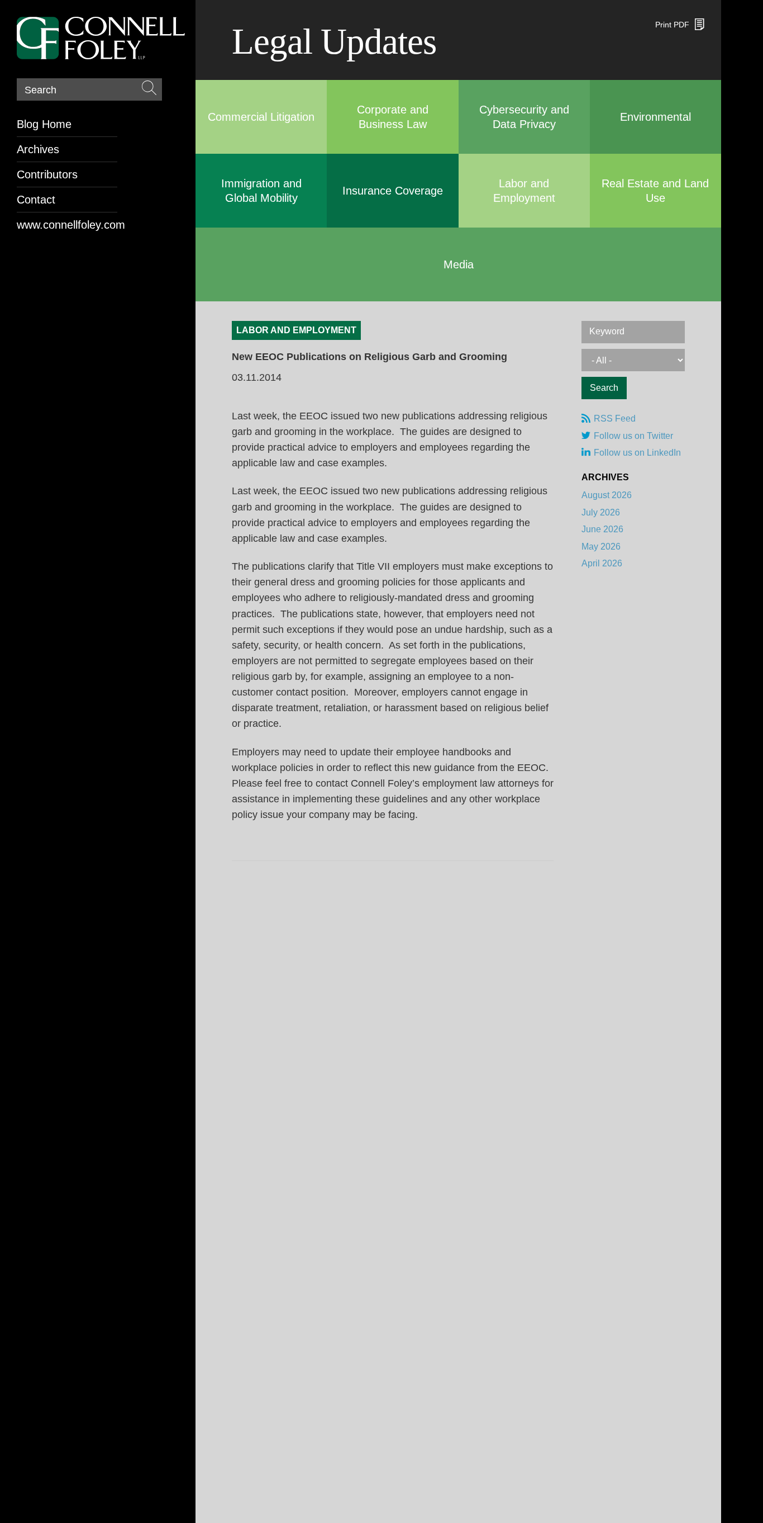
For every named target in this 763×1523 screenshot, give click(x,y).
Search (40, 90)
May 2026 (601, 546)
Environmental (655, 117)
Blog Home (44, 124)
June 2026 (602, 529)
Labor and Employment (296, 330)
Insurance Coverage (392, 191)
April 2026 (601, 563)
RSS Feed (615, 418)
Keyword (606, 331)
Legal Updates (334, 41)
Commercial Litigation (261, 117)
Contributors (47, 174)
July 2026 (600, 512)
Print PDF (672, 24)
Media (459, 264)
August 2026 (606, 495)
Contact (36, 199)
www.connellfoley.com (67, 225)
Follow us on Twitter (633, 436)
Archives (38, 149)
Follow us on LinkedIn (637, 452)
